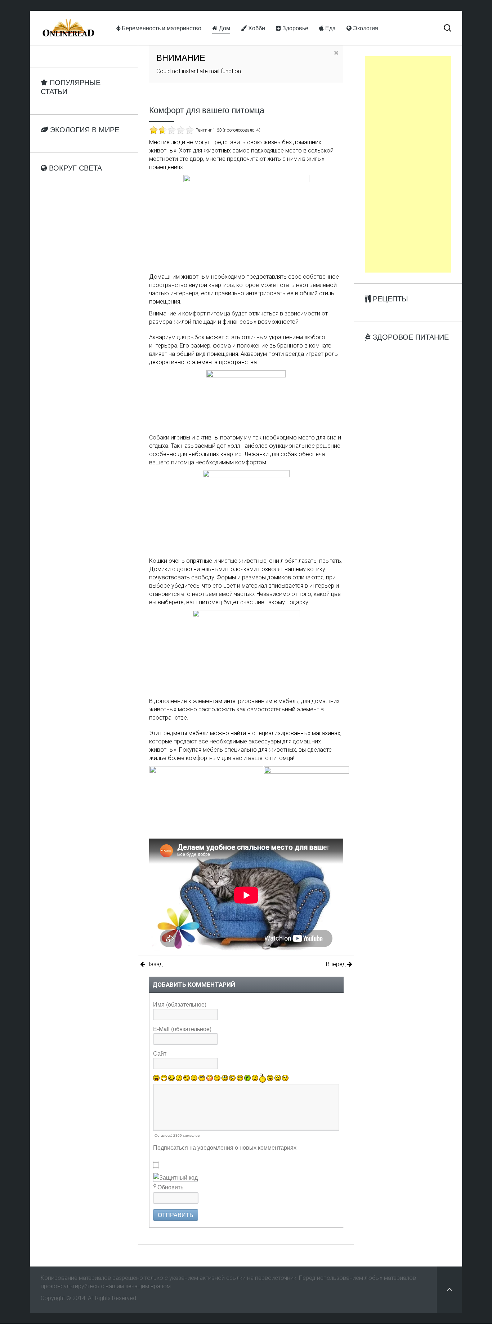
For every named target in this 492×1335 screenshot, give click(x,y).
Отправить (175, 1215)
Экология (365, 28)
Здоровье (294, 28)
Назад (154, 964)
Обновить (170, 1187)
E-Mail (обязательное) (182, 1029)
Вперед (336, 964)
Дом (224, 28)
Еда (330, 28)
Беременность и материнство (160, 28)
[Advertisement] (408, 164)
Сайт (159, 1053)
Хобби (256, 28)
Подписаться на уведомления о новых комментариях (224, 1147)
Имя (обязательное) (179, 1004)
